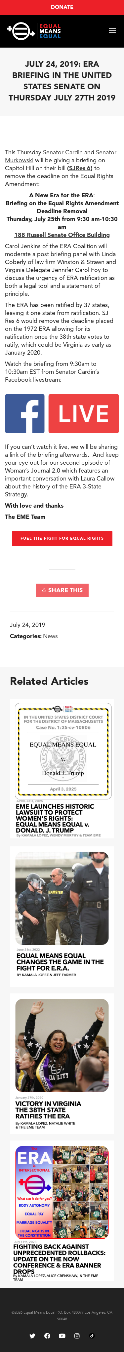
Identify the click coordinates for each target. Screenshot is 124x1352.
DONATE (62, 7)
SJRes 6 (80, 169)
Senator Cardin (63, 153)
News (50, 636)
